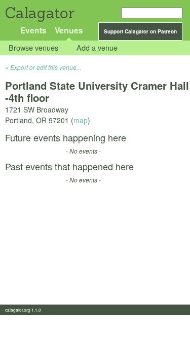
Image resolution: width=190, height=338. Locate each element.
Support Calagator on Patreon (140, 31)
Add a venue (97, 48)
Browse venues (33, 48)
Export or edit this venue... (45, 67)
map (80, 120)
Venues (69, 30)
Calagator (39, 13)
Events (33, 30)
